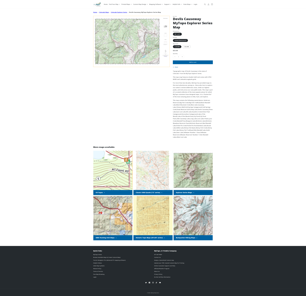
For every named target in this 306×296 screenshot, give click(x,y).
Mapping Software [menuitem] (155, 4)
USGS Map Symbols (99, 266)
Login (95, 277)
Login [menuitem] (195, 4)
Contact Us (157, 257)
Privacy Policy (158, 274)
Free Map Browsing (98, 274)
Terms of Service (98, 271)
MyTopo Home (97, 254)
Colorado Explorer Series (119, 12)
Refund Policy (97, 268)
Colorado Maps (104, 12)
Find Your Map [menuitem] (113, 4)
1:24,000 (177, 46)
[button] (205, 4)
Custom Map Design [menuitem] (139, 4)
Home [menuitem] (106, 4)
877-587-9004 (158, 254)
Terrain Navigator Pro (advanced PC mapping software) (109, 260)
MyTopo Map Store (155, 292)
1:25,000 (186, 46)
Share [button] (176, 67)
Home (95, 12)
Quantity (175, 53)
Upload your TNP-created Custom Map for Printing (169, 263)
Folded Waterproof (180, 40)
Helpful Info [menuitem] (176, 4)
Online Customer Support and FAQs (164, 266)
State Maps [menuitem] (187, 4)
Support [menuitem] (166, 4)
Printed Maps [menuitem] (125, 4)
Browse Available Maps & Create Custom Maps (106, 257)
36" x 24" (177, 34)
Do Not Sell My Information (162, 277)
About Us (157, 271)
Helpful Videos (97, 263)
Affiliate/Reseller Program (161, 268)
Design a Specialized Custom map (164, 260)
